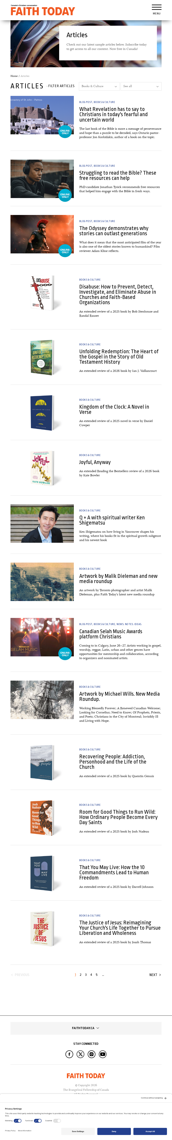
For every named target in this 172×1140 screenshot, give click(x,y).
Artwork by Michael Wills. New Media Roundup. (119, 696)
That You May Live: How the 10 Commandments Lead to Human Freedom (114, 873)
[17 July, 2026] (42, 234)
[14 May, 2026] (42, 700)
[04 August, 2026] (42, 115)
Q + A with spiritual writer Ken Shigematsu (112, 520)
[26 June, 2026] (42, 292)
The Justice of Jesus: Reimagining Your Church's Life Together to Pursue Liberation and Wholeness (120, 928)
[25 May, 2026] (42, 637)
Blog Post (85, 102)
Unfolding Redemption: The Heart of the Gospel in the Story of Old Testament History (118, 357)
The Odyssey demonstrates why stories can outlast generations (114, 231)
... (103, 975)
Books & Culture (104, 102)
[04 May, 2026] (42, 762)
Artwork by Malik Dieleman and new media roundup (118, 578)
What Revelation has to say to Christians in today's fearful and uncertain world (113, 114)
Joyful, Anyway (95, 462)
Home (14, 76)
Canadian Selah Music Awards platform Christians (110, 634)
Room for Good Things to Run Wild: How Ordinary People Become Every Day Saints (118, 817)
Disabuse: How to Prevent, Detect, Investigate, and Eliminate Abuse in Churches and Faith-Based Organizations (117, 294)
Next (153, 975)
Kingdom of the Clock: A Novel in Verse (114, 409)
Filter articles (61, 86)
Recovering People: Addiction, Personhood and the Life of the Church (112, 762)
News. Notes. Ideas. (129, 624)
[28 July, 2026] (42, 179)
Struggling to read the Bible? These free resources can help (117, 175)
